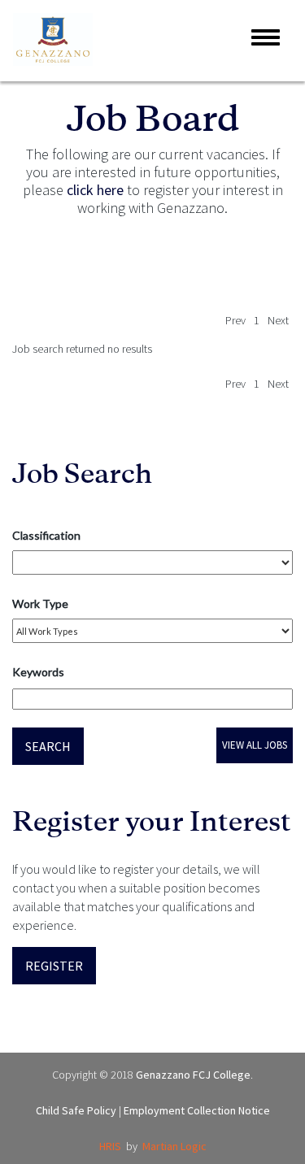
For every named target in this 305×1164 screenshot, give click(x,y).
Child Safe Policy (76, 1110)
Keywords (38, 672)
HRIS (110, 1146)
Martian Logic (174, 1146)
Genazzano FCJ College (193, 1074)
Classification (46, 535)
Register (54, 966)
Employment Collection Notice (197, 1110)
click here (95, 189)
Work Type (40, 603)
